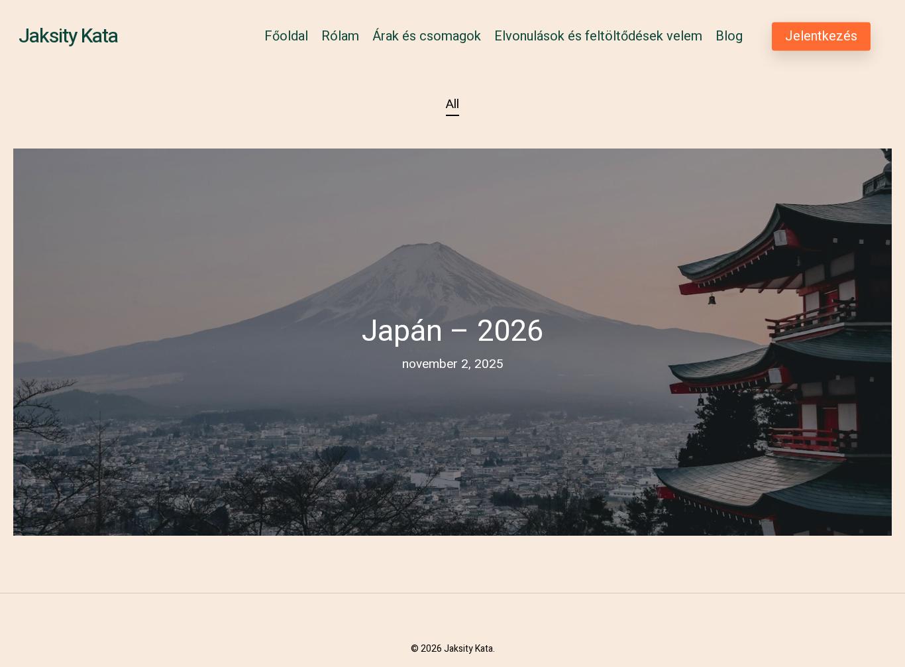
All (452, 104)
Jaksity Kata (68, 36)
